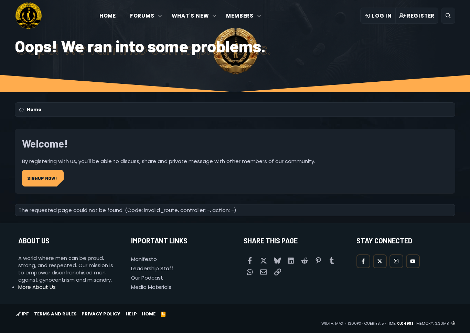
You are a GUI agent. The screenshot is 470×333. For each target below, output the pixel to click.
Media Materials (151, 287)
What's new (190, 15)
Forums (142, 15)
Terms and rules (55, 314)
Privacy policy (101, 314)
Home (107, 15)
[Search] (448, 15)
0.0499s (405, 323)
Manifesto (144, 259)
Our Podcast (147, 277)
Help (131, 314)
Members (240, 15)
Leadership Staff (152, 268)
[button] (159, 15)
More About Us (37, 287)
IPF (25, 314)
